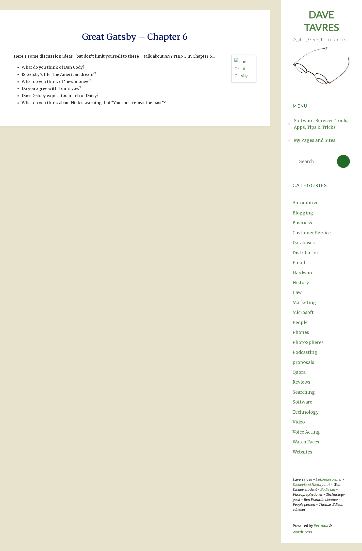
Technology (305, 412)
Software (302, 402)
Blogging (303, 213)
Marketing (304, 302)
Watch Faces (306, 442)
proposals (303, 362)
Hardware (303, 273)
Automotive (305, 203)
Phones (301, 332)
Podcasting (305, 352)
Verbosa (320, 525)
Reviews (301, 382)
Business (302, 223)
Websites (302, 452)
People (300, 322)
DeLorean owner (328, 479)
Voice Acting (306, 432)
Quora (299, 372)
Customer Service (312, 233)
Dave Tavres (321, 21)
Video (299, 422)
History (301, 282)
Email (299, 262)
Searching (304, 392)
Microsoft (303, 312)
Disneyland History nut (311, 485)
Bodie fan (327, 489)
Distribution (306, 253)
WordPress (302, 532)
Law (297, 292)
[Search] (343, 161)
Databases (304, 242)
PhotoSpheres (308, 342)
